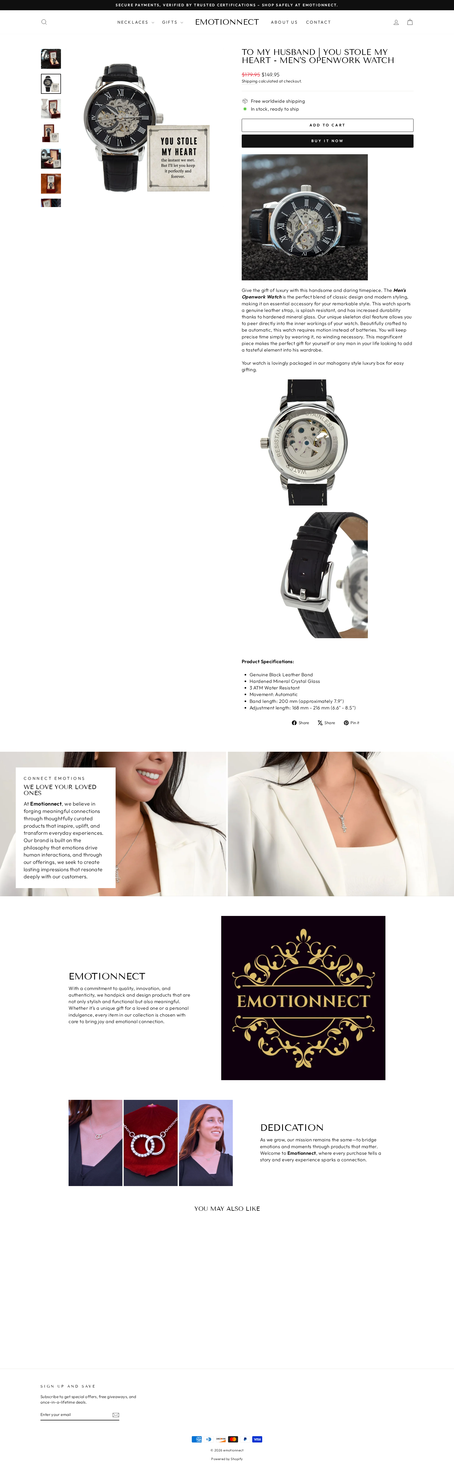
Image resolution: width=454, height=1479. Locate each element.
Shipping (250, 81)
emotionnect (227, 22)
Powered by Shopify (227, 1459)
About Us (284, 22)
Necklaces (133, 22)
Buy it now (327, 140)
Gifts (170, 22)
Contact (318, 22)
